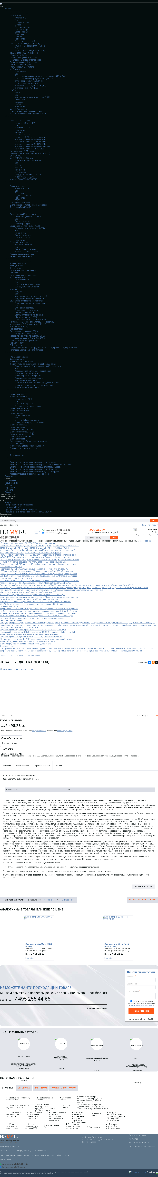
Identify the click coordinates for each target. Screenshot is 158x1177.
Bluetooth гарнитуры (19, 242)
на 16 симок (20, 172)
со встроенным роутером (26, 83)
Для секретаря (21, 29)
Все (16, 20)
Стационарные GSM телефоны (23, 151)
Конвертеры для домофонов (28, 375)
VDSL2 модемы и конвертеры (23, 333)
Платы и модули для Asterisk (22, 67)
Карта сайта (5, 1159)
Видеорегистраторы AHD (21, 429)
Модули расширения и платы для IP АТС (32, 97)
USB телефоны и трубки (20, 64)
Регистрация (153, 525)
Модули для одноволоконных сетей (31, 296)
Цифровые (20, 99)
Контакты (4, 516)
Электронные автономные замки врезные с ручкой (33, 462)
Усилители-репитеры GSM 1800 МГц (31, 142)
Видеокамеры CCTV (19, 408)
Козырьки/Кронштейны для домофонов (33, 371)
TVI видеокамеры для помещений (30, 422)
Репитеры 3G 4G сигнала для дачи (30, 137)
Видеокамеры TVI (18, 413)
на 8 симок (20, 170)
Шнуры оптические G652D (26, 312)
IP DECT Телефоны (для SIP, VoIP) (25, 43)
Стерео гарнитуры (23, 221)
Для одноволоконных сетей (27, 284)
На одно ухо (20, 233)
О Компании (5, 478)
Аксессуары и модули (25, 177)
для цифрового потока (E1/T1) (29, 81)
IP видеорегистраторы (20, 436)
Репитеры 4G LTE (22, 135)
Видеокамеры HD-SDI (19, 411)
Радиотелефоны (17, 186)
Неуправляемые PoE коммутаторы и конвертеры (32, 322)
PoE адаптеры (16, 329)
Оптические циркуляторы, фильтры (30, 319)
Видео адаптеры (17, 439)
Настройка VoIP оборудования (19, 505)
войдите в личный (39, 731)
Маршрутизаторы (18, 263)
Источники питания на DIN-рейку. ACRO (27, 338)
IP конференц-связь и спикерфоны (26, 111)
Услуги (3, 500)
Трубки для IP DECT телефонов (24, 53)
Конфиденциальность (139, 1142)
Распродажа (11, 476)
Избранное (140, 535)
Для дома (19, 193)
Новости (9, 490)
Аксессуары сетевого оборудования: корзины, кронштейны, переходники (43, 347)
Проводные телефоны (20, 202)
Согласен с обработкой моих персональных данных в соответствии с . (141, 1003)
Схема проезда (89, 1142)
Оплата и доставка (7, 494)
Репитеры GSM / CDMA (20, 121)
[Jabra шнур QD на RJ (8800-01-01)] (22, 690)
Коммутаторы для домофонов (29, 378)
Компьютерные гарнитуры (22, 254)
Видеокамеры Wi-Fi (18, 427)
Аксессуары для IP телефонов (24, 57)
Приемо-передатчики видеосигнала (26, 448)
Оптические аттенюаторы (26, 310)
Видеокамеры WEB (18, 425)
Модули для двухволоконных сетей (31, 298)
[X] (156, 662)
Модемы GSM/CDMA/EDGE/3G (23, 179)
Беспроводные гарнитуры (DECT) (25, 226)
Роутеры (14, 273)
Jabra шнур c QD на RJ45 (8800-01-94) (116, 945)
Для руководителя (23, 27)
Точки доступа (16, 268)
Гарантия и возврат (8, 496)
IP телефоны (15, 15)
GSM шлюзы (15, 156)
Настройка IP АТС (13, 507)
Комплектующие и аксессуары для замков (29, 474)
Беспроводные (21, 32)
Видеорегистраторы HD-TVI (22, 434)
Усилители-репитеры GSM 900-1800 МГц (32, 146)
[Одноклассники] (153, 662)
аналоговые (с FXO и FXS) (27, 88)
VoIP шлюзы (15, 69)
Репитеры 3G (20, 132)
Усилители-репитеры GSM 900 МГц (30, 139)
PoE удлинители (17, 343)
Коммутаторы (16, 266)
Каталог (3, 6)
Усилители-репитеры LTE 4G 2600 (29, 149)
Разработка (151, 1172)
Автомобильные (22, 128)
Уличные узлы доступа (20, 326)
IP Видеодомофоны (19, 357)
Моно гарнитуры (22, 223)
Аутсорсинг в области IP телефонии (21, 509)
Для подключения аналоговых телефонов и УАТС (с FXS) (40, 76)
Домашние (20, 34)
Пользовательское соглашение (143, 1146)
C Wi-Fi (18, 25)
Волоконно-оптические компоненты (26, 301)
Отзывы (8, 485)
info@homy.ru (61, 533)
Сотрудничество (6, 498)
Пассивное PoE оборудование (24, 340)
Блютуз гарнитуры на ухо (26, 252)
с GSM (18, 104)
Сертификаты (11, 487)
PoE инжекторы (17, 345)
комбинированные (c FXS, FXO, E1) (30, 85)
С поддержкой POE (23, 22)
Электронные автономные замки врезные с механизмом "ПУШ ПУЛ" (41, 464)
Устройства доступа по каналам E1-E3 (27, 336)
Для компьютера (22, 237)
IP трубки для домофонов (26, 373)
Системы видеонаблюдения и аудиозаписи (29, 441)
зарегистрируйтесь (64, 731)
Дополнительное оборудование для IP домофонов (33, 364)
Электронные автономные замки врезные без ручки (33, 469)
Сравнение (153, 535)
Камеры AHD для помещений (28, 406)
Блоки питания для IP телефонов (24, 62)
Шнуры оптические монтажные (29, 315)
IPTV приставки (17, 443)
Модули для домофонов (26, 380)
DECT (17, 200)
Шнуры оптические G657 (26, 317)
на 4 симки (19, 167)
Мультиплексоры (17, 277)
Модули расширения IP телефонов (25, 60)
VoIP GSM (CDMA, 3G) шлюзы (23, 158)
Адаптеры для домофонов (27, 387)
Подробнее (29, 958)
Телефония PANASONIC (20, 207)
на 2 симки (19, 165)
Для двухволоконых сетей (27, 287)
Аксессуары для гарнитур (21, 256)
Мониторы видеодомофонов (23, 361)
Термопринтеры (17, 455)
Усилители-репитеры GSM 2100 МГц (31, 144)
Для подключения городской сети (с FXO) (34, 78)
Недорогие (20, 39)
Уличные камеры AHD (24, 404)
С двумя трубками (23, 195)
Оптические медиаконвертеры (23, 275)
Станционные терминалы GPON (24, 331)
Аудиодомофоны (17, 359)
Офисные (19, 36)
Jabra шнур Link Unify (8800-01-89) (39, 945)
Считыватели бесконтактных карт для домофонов (37, 383)
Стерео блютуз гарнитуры (26, 249)
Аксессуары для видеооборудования (27, 446)
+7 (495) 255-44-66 (63, 530)
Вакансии (9, 492)
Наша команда (11, 483)
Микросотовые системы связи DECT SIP (28, 114)
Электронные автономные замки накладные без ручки (34, 471)
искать (154, 520)
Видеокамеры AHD (18, 397)
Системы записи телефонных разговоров (29, 205)
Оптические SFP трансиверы (23, 270)
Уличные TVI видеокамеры (27, 420)
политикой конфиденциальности (141, 1005)
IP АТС (13, 90)
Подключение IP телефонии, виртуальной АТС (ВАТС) (28, 512)
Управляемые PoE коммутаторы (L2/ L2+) (29, 324)
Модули (13, 289)
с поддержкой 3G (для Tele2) (28, 174)
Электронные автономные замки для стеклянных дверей (35, 467)
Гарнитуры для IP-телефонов (23, 214)
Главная (3, 655)
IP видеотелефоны (18, 55)
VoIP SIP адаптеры (18, 109)
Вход (144, 525)
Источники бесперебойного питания (26, 350)
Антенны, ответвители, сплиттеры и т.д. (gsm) (30, 153)
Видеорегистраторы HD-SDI (22, 432)
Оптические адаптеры (24, 308)
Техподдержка (6, 514)
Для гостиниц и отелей (25, 41)
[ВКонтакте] (149, 662)
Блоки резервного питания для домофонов (34, 385)
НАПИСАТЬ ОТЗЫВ (143, 886)
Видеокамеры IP (17, 394)
